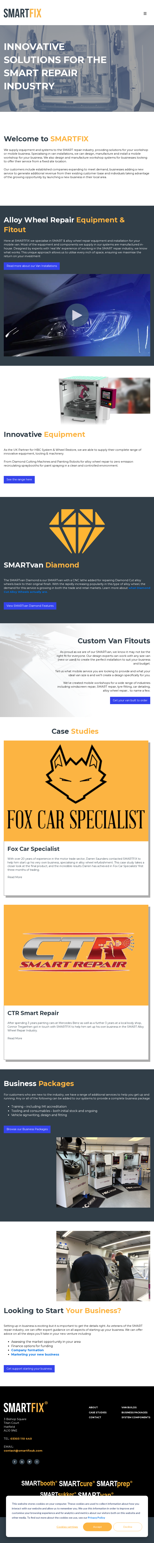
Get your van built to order (130, 700)
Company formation (27, 1350)
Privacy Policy (96, 1517)
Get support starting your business (29, 1368)
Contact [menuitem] (95, 1417)
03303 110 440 (21, 1438)
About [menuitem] (93, 1407)
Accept (97, 1526)
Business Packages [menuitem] (134, 1412)
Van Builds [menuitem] (129, 1407)
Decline (127, 1526)
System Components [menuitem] (136, 1417)
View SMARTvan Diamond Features (30, 605)
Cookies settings (67, 1526)
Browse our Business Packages (27, 1129)
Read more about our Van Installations (32, 266)
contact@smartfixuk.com (23, 1450)
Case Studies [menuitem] (97, 1412)
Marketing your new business (35, 1354)
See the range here (19, 479)
